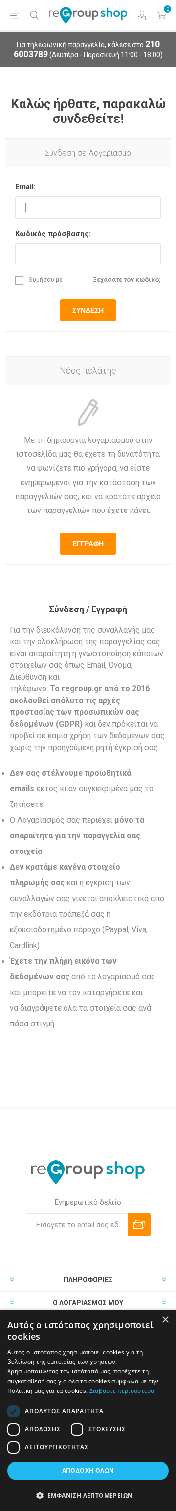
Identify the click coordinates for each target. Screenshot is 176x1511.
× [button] (165, 1320)
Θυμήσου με (45, 279)
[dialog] (88, 1410)
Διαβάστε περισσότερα (121, 1391)
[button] (88, 1495)
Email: (25, 186)
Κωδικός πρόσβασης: (53, 233)
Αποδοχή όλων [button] (88, 1470)
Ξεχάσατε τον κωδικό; (127, 279)
